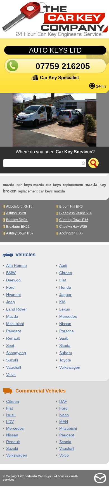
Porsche (66, 331)
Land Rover (16, 309)
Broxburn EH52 (18, 227)
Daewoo (13, 280)
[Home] (54, 19)
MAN (63, 421)
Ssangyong (16, 353)
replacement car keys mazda (41, 191)
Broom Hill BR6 (71, 206)
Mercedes (68, 316)
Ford (10, 287)
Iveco (64, 415)
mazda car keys (17, 185)
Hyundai (13, 294)
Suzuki (12, 360)
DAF (63, 401)
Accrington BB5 (71, 233)
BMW (11, 273)
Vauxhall (13, 367)
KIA (62, 302)
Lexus (64, 309)
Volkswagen (69, 367)
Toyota (65, 360)
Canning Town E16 (73, 220)
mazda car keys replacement (58, 185)
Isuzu (11, 415)
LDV (10, 421)
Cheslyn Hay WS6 (73, 227)
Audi (63, 265)
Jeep (10, 302)
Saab (63, 338)
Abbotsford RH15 (19, 206)
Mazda (12, 316)
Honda (65, 287)
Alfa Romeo (16, 265)
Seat (10, 345)
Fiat (62, 280)
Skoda (64, 345)
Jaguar (65, 294)
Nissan (65, 323)
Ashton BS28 (16, 213)
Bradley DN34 (17, 220)
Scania (65, 441)
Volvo (11, 374)
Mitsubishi (15, 323)
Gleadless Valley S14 (75, 213)
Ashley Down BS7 (20, 233)
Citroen (65, 273)
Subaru (65, 353)
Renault (13, 338)
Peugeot (13, 331)
